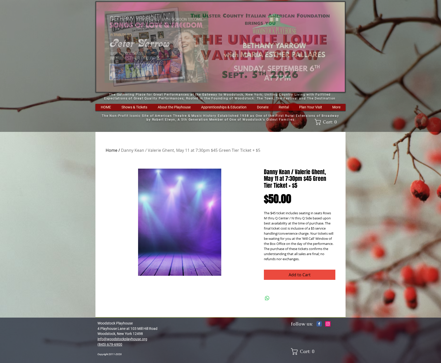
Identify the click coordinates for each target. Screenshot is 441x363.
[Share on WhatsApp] (267, 298)
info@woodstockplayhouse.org (122, 339)
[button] (134, 107)
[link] (327, 122)
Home (111, 150)
